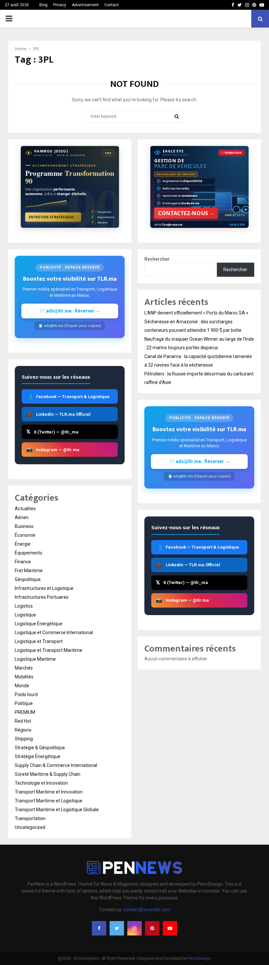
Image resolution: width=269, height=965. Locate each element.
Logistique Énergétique (38, 623)
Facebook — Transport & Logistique (68, 396)
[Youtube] (170, 928)
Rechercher (157, 259)
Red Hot (23, 721)
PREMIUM (25, 712)
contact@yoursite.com (146, 909)
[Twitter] (117, 928)
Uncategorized (30, 827)
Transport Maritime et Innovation (49, 791)
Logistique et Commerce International (54, 632)
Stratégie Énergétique (37, 756)
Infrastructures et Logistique (44, 588)
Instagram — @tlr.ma (52, 449)
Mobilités (24, 676)
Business (24, 526)
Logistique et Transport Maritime (48, 650)
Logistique (25, 614)
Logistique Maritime (35, 659)
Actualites (25, 508)
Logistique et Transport (39, 641)
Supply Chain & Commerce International (56, 765)
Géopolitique (28, 579)
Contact (111, 5)
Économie (25, 535)
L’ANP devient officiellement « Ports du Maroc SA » (196, 312)
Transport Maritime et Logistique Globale (57, 809)
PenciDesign (199, 958)
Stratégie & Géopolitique (40, 747)
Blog (43, 5)
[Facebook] (99, 928)
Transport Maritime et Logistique (48, 800)
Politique (24, 703)
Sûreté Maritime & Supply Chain (47, 774)
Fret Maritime (29, 570)
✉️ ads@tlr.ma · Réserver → (70, 310)
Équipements (28, 552)
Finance (23, 561)
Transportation (30, 818)
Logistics (24, 606)
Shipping (24, 738)
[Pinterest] (152, 928)
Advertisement (85, 5)
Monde (22, 685)
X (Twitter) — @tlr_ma (52, 432)
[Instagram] (134, 928)
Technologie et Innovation (41, 783)
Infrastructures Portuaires (42, 597)
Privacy (59, 5)
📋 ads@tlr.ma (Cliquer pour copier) (69, 326)
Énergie (23, 544)
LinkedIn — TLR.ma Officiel (58, 414)
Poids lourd (26, 694)
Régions (23, 730)
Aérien (22, 517)
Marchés (24, 668)
